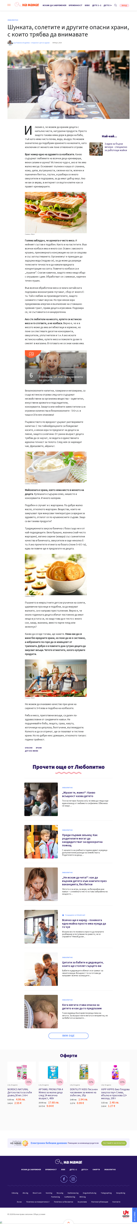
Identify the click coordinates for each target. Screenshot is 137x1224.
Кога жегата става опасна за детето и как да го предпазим (82, 1007)
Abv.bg (25, 1193)
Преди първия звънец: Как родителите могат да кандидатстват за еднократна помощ (82, 840)
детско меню (31, 751)
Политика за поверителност (38, 1202)
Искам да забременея (54, 5)
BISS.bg (83, 1197)
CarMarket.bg (69, 1197)
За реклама (82, 1202)
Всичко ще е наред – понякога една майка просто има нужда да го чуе (84, 923)
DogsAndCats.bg (89, 1193)
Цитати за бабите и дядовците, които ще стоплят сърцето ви (83, 964)
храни (39, 748)
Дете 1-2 (96, 5)
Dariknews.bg (73, 1193)
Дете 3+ (108, 5)
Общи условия (39, 1214)
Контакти (116, 1202)
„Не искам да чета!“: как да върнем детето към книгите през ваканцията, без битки (84, 880)
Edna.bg (15, 1193)
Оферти (68, 1055)
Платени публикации (99, 1202)
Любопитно (12, 20)
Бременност (75, 5)
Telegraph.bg (106, 1193)
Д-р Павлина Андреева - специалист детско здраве (31, 43)
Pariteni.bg (55, 1197)
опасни (28, 748)
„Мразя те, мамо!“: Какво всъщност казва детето (78, 794)
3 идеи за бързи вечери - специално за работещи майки (116, 147)
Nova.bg (60, 1193)
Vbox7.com (37, 1193)
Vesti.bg (49, 1193)
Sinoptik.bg (120, 1193)
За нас (19, 1202)
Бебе (87, 5)
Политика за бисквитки (63, 1202)
